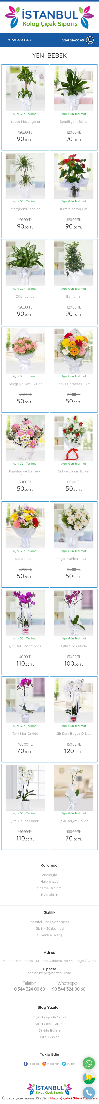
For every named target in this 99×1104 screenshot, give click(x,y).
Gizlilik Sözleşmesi (50, 928)
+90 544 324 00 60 (67, 986)
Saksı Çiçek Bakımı (49, 1024)
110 (25, 660)
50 (25, 398)
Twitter (71, 1063)
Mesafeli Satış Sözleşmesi (49, 922)
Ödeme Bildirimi (49, 888)
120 (73, 748)
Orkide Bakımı (49, 1030)
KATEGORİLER (20, 40)
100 (74, 660)
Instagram (53, 1063)
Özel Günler (49, 1037)
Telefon (29, 983)
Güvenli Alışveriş (49, 935)
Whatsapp (67, 983)
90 (25, 136)
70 (25, 748)
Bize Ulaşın (49, 895)
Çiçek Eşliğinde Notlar (49, 1017)
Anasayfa (49, 875)
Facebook (34, 1063)
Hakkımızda (50, 881)
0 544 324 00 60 (72, 40)
